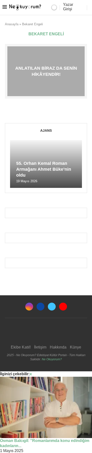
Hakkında (58, 347)
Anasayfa (11, 24)
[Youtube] (63, 307)
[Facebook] (40, 307)
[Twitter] (52, 307)
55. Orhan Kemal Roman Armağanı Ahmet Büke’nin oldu (43, 169)
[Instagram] (29, 307)
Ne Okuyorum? (52, 359)
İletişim (40, 347)
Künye (75, 347)
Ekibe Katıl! (21, 347)
